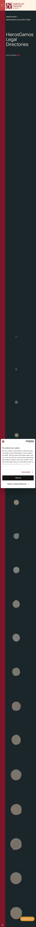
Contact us (27, 918)
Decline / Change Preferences (16, 484)
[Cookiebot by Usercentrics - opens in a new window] (26, 441)
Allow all (18, 478)
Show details (26, 472)
